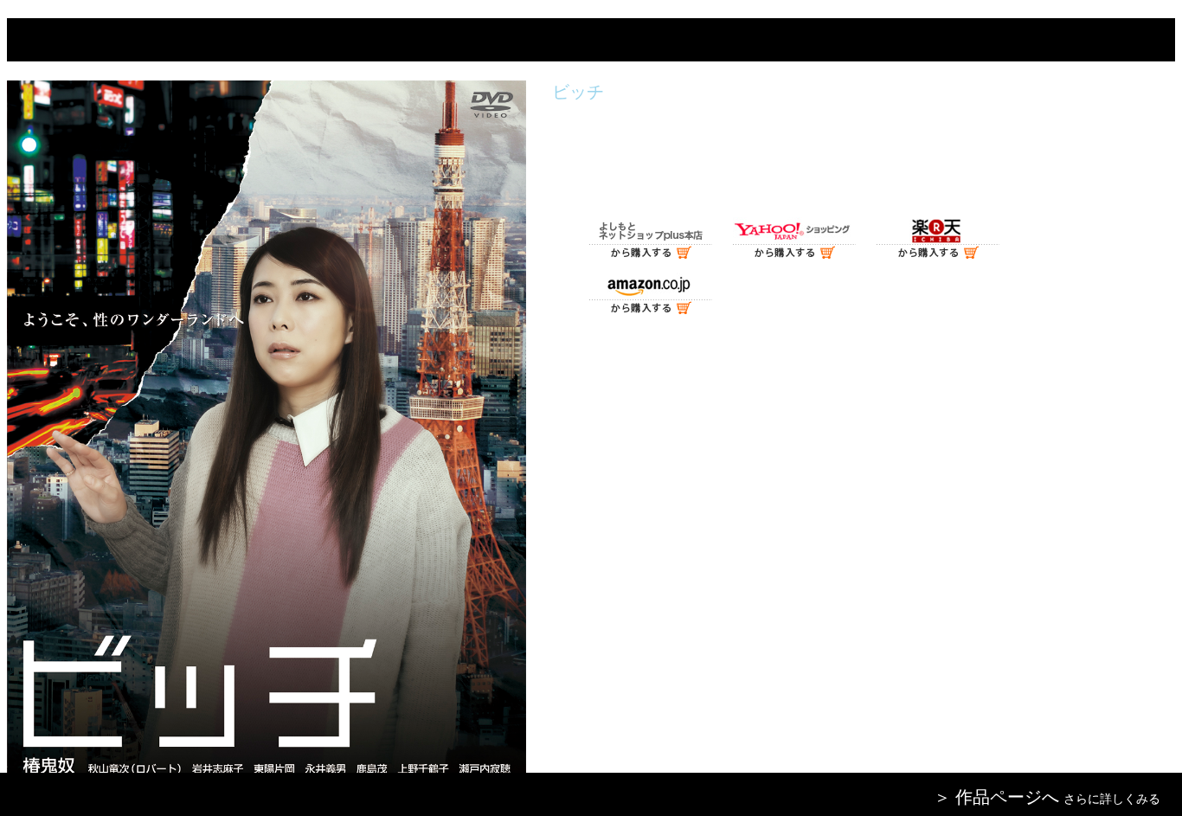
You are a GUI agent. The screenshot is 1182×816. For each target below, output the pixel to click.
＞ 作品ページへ (996, 796)
